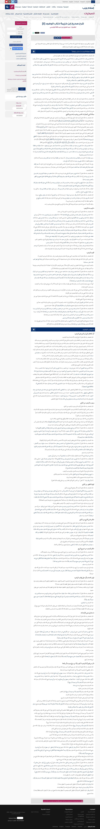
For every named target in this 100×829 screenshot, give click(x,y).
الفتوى (48, 7)
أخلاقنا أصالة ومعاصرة (19, 71)
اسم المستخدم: (20, 28)
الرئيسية (65, 7)
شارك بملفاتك (9, 14)
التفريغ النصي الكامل (66, 38)
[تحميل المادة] (57, 38)
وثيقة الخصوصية (12, 818)
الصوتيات (35, 7)
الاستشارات (42, 7)
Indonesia (65, 1)
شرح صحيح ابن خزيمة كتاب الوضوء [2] (63, 23)
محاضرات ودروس (90, 814)
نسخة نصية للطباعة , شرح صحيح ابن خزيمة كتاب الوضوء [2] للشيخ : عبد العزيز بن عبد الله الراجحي (62, 801)
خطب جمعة (91, 819)
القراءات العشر (38, 14)
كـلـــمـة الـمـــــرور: (20, 32)
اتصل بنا (14, 820)
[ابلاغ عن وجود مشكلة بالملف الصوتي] (55, 38)
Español (88, 1)
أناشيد (82, 812)
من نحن (10, 820)
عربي (93, 1)
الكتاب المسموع (90, 822)
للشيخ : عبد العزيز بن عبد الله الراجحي (63, 27)
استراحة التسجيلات (79, 824)
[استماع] (60, 38)
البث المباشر (18, 14)
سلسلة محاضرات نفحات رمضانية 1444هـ (17, 80)
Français (76, 1)
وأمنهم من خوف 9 (20, 75)
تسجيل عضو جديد (21, 56)
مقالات (54, 7)
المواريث (24, 7)
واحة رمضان (69, 814)
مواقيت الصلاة (46, 814)
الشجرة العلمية (27, 14)
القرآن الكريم (54, 14)
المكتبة (30, 7)
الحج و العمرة (68, 817)
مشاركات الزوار (35, 812)
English (71, 1)
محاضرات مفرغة (90, 817)
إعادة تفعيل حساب (21, 58)
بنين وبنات (18, 7)
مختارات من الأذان (79, 819)
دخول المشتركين (16, 36)
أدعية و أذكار (80, 821)
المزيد (21, 89)
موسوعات (60, 7)
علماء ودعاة (46, 14)
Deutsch (82, 1)
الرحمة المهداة (68, 812)
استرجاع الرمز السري (20, 53)
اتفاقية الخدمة (20, 820)
